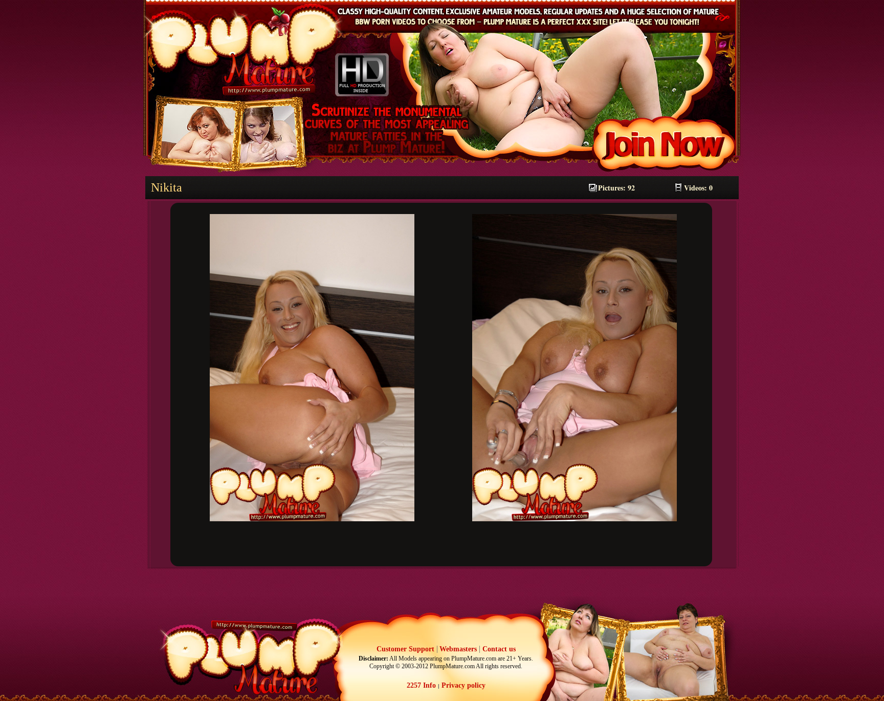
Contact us (499, 649)
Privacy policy (462, 685)
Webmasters (458, 649)
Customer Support (405, 649)
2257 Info (421, 685)
